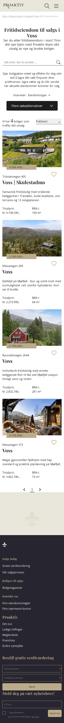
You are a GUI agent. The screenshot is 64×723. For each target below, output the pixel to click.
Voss (37, 16)
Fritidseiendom (49, 16)
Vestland (28, 16)
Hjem (5, 16)
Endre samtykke (12, 646)
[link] (36, 6)
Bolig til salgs (16, 16)
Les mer (35, 716)
